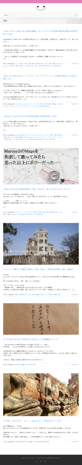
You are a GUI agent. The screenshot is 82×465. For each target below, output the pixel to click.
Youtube (58, 63)
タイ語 (35, 441)
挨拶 (43, 441)
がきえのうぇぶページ (54, 458)
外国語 (39, 441)
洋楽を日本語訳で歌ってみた (39, 63)
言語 (59, 65)
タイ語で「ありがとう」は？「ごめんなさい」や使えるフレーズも (32, 421)
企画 (16, 364)
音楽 (49, 63)
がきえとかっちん (20, 104)
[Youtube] (41, 461)
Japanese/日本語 (20, 135)
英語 (56, 65)
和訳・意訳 (27, 63)
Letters (27, 364)
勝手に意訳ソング (21, 65)
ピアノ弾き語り (19, 63)
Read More (75, 63)
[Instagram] (45, 461)
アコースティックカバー (33, 104)
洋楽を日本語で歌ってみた (46, 65)
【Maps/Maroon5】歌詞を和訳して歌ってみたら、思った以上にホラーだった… (37, 189)
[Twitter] (37, 461)
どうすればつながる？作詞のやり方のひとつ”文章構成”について (30, 339)
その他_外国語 (19, 441)
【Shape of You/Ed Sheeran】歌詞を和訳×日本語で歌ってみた (30, 116)
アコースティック (18, 106)
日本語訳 (40, 106)
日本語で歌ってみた (32, 65)
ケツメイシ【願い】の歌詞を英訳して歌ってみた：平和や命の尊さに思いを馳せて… (39, 269)
